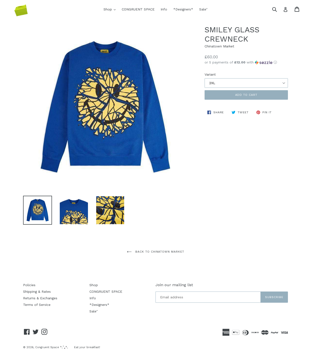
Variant (210, 74)
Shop (111, 9)
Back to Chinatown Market (159, 251)
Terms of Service (37, 305)
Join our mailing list (174, 285)
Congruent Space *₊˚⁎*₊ (51, 347)
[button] (246, 62)
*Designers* (183, 9)
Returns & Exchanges (40, 298)
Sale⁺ (203, 9)
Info (164, 9)
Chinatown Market (219, 46)
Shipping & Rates (37, 291)
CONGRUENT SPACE (138, 9)
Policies (29, 285)
